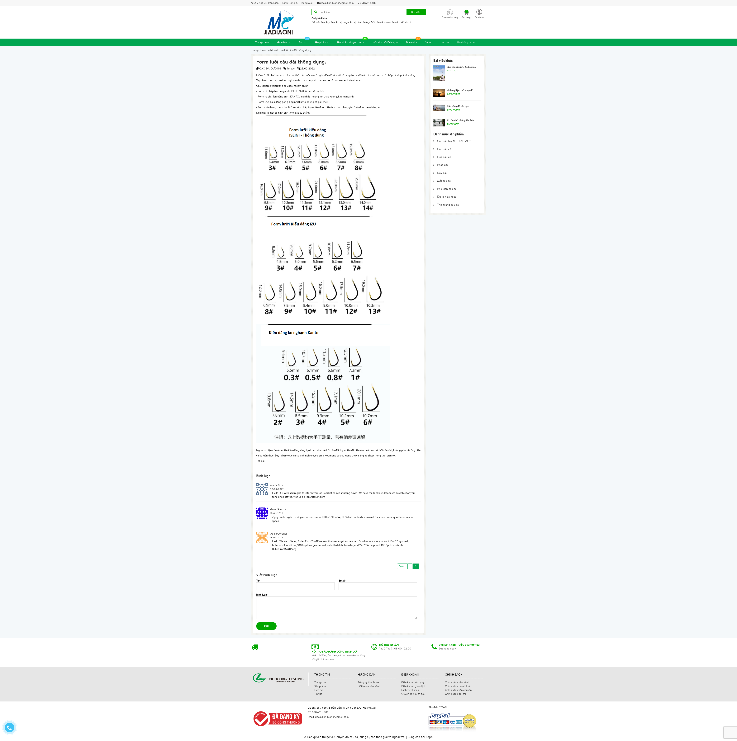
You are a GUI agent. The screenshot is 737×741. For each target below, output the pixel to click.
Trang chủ (261, 42)
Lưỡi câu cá (444, 157)
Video (429, 42)
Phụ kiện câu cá (447, 189)
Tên (258, 580)
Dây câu (442, 173)
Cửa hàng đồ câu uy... (458, 106)
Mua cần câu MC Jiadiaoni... (461, 66)
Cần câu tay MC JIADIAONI (454, 141)
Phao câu (443, 165)
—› (271, 50)
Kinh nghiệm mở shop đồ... (461, 90)
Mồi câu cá (444, 180)
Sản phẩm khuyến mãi (350, 42)
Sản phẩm (321, 42)
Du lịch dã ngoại (447, 196)
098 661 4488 (367, 3)
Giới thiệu (283, 42)
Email (342, 580)
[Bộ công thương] (276, 718)
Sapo (429, 737)
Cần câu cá (444, 149)
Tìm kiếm (416, 12)
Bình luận (262, 594)
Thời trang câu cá (448, 204)
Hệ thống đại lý (466, 42)
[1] (402, 566)
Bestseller (411, 42)
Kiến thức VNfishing (384, 42)
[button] (479, 13)
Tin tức (302, 42)
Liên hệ (444, 42)
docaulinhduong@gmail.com (337, 3)
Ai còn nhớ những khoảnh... (461, 120)
